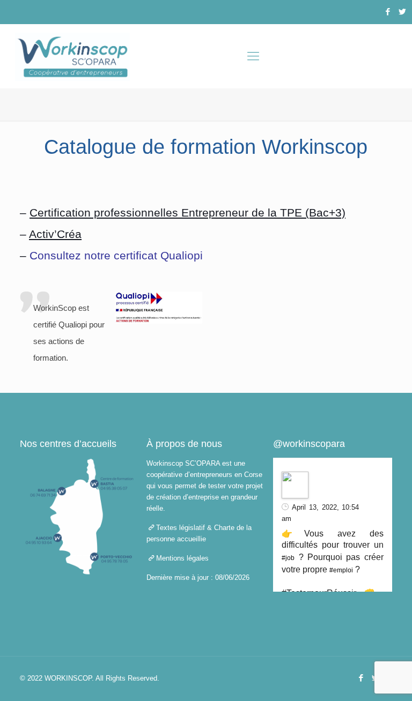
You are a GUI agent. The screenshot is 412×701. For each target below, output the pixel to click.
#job (288, 558)
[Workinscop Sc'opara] (72, 56)
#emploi (341, 570)
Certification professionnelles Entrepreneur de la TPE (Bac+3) (187, 212)
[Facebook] (387, 11)
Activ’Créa (55, 234)
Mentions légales (182, 558)
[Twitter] (402, 11)
